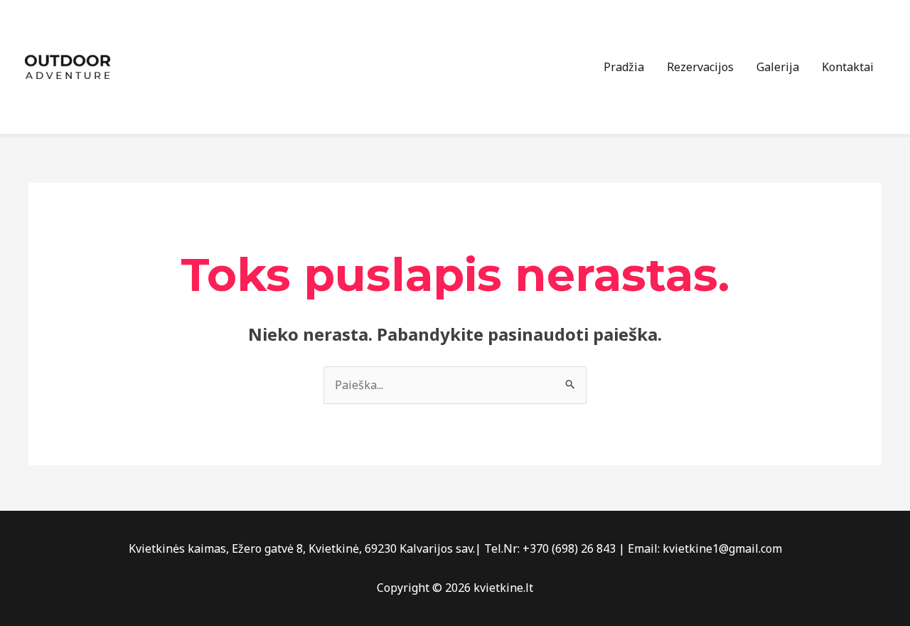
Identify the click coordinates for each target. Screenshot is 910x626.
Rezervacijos (700, 67)
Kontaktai (848, 67)
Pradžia (624, 67)
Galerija (777, 67)
